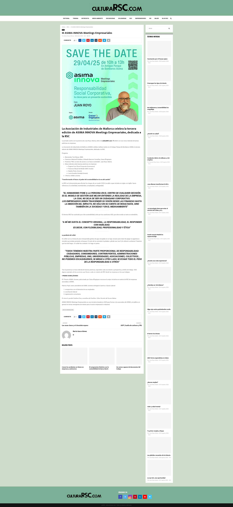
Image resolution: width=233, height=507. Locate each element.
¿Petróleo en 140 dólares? (155, 285)
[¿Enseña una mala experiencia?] (159, 251)
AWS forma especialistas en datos (158, 358)
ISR (150, 18)
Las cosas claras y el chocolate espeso (75, 325)
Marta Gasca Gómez (69, 36)
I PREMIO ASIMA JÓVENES (70, 276)
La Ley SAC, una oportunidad (156, 478)
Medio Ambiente (97, 18)
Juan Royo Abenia (153, 61)
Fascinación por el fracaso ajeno (157, 59)
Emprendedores (140, 18)
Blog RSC (165, 18)
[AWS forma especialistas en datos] (159, 348)
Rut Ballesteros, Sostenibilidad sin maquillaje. (158, 108)
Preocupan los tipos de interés (156, 83)
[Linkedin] (140, 497)
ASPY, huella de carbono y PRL (131, 325)
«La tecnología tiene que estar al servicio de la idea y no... (157, 209)
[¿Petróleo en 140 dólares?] (159, 275)
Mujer (157, 18)
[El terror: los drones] (159, 323)
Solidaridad (122, 18)
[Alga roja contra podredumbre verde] (159, 299)
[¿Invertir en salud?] (159, 123)
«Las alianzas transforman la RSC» (158, 184)
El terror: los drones (153, 333)
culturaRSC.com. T (107, 141)
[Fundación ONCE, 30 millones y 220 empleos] (159, 148)
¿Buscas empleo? (152, 382)
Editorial (66, 18)
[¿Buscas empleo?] (159, 372)
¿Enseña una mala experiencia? (157, 261)
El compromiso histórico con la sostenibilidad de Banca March (99, 368)
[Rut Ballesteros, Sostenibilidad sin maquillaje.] (159, 97)
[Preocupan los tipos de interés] (159, 73)
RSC (131, 18)
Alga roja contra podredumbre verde (158, 309)
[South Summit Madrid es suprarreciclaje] (159, 224)
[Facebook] (120, 497)
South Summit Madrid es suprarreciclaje (155, 235)
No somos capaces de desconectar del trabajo (128, 368)
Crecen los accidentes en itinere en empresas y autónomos (73, 368)
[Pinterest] (135, 497)
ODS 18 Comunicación (68, 309)
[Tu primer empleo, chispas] (159, 421)
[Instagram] (130, 497)
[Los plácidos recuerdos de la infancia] (159, 445)
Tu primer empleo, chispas (155, 431)
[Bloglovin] (150, 497)
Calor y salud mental (153, 406)
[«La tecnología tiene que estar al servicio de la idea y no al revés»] (159, 198)
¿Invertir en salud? (153, 134)
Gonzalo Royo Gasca (154, 162)
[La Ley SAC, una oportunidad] (159, 468)
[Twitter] (125, 497)
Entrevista (85, 18)
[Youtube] (145, 497)
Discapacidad (110, 18)
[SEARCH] (169, 28)
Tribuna (75, 18)
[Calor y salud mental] (159, 396)
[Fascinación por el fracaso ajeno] (159, 49)
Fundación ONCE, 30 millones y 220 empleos (158, 159)
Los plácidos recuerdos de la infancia (158, 455)
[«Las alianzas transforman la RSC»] (159, 174)
